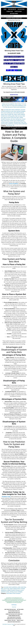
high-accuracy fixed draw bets (11, 117)
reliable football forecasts (13, 590)
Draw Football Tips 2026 (10, 620)
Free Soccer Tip (12, 9)
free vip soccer (9, 107)
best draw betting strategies (18, 111)
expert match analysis (19, 114)
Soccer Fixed (21, 9)
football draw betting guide (8, 116)
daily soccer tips (5, 588)
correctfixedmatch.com (9, 601)
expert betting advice (15, 588)
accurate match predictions (10, 587)
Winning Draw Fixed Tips (20, 122)
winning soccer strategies (16, 591)
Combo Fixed (9, 11)
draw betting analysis (18, 112)
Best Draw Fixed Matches (10, 609)
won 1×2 (9, 105)
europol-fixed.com (18, 601)
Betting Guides (14, 13)
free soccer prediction (17, 105)
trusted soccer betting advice (17, 120)
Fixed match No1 (18, 602)
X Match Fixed (18, 11)
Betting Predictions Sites (14, 610)
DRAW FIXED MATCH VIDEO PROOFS (14, 618)
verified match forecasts (7, 122)
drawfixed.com (23, 600)
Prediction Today (6, 496)
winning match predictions (20, 123)
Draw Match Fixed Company (13, 593)
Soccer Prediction (13, 183)
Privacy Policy (20, 620)
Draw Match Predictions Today (8, 624)
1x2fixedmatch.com (6, 600)
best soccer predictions (19, 107)
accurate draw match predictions (12, 109)
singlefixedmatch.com (8, 599)
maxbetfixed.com (9, 597)
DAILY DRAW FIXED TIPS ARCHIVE (14, 617)
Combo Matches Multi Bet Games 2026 (14, 614)
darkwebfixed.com (10, 602)
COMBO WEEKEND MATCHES (14, 615)
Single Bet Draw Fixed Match (14, 621)
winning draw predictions (7, 123)
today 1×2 (20, 104)
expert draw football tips (7, 114)
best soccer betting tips (7, 112)
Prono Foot (14, 606)
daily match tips (22, 587)
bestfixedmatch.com (17, 597)
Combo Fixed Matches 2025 (14, 612)
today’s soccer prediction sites (9, 104)
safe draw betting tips (15, 119)
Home (5, 9)
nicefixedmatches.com (14, 600)
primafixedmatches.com (18, 599)
